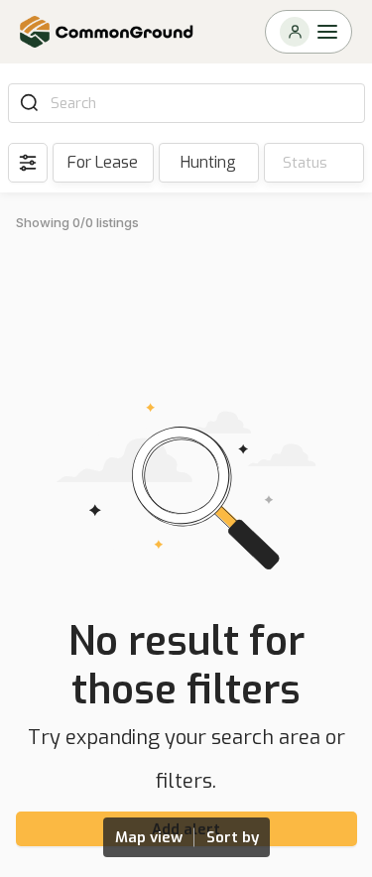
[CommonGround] (107, 32)
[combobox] (201, 103)
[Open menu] (308, 32)
